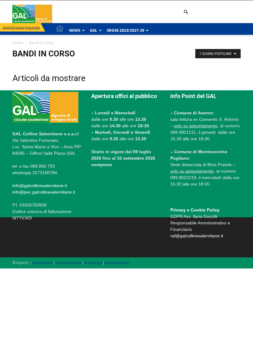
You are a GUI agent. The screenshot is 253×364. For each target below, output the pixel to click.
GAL (93, 30)
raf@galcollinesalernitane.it (196, 235)
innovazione (42, 262)
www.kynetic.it (117, 262)
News (74, 30)
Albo (170, 45)
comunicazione (68, 262)
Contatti (194, 45)
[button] (185, 12)
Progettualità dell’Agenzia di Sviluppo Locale (105, 45)
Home (17, 42)
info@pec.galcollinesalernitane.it (43, 192)
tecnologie (93, 262)
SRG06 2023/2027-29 (125, 30)
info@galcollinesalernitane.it (39, 185)
